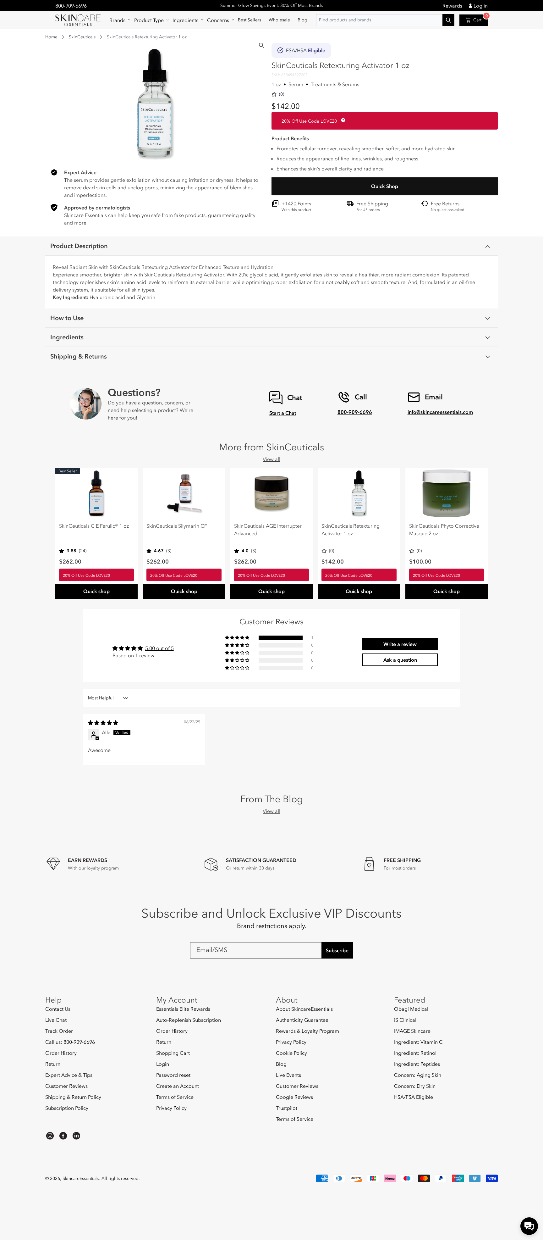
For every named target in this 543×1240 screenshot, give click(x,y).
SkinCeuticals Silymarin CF (176, 526)
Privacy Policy (171, 1108)
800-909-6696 (71, 6)
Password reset (173, 1075)
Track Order (59, 1031)
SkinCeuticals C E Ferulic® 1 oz (94, 526)
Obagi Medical (411, 1009)
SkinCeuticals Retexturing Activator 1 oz (350, 530)
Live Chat (56, 1020)
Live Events (288, 1075)
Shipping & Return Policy (73, 1097)
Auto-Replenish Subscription (188, 1020)
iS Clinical (405, 1020)
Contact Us (57, 1009)
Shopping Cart (173, 1053)
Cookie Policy (291, 1053)
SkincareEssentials (81, 1178)
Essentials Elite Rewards (183, 1009)
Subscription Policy (66, 1108)
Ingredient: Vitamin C (418, 1042)
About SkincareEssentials (304, 1009)
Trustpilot (286, 1108)
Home (51, 37)
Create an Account (177, 1086)
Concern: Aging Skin (417, 1075)
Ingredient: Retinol (415, 1053)
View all (271, 459)
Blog (281, 1064)
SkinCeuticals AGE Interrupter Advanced (268, 530)
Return (52, 1064)
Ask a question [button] (400, 660)
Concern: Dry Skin (415, 1086)
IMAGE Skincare (412, 1031)
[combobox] (385, 20)
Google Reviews (294, 1097)
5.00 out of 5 (159, 648)
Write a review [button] (400, 644)
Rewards (452, 6)
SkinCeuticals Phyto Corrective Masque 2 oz (444, 530)
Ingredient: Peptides (417, 1064)
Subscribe (337, 950)
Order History (61, 1053)
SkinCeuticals (82, 37)
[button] (118, 20)
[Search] (261, 45)
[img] (103, 723)
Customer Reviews (66, 1086)
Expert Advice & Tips (68, 1075)
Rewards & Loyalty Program (307, 1031)
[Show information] (342, 120)
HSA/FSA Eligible (413, 1097)
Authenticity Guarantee (302, 1020)
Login (162, 1064)
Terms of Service (175, 1097)
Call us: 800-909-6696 (70, 1042)
